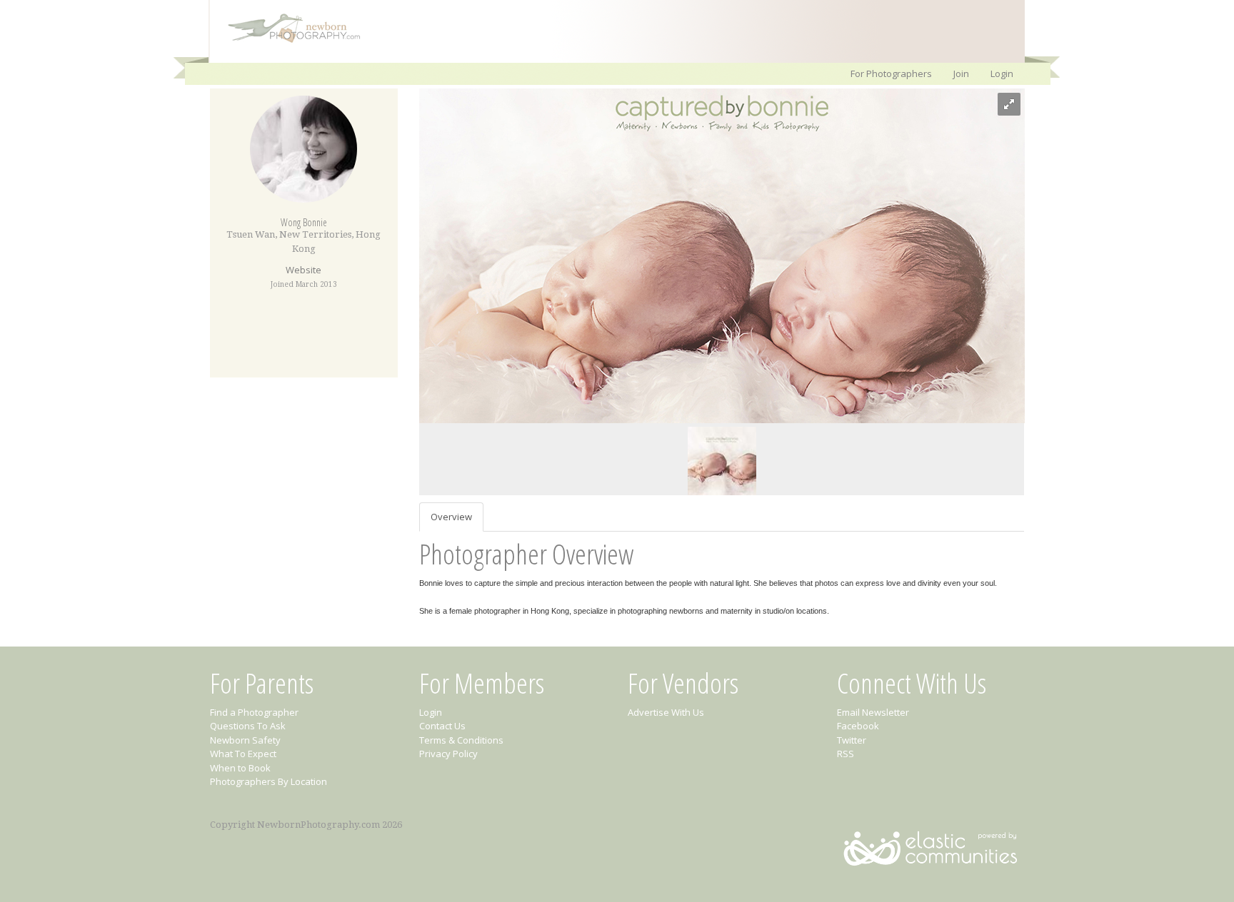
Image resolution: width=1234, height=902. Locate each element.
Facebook (858, 725)
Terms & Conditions (461, 740)
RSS (845, 753)
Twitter (851, 740)
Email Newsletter (873, 712)
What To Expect (243, 753)
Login (1001, 73)
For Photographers (891, 73)
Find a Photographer (254, 712)
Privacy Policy (448, 753)
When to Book (240, 767)
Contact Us (442, 725)
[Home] (287, 41)
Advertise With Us (666, 712)
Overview (451, 516)
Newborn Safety (245, 740)
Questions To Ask (248, 725)
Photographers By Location (268, 781)
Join (961, 73)
